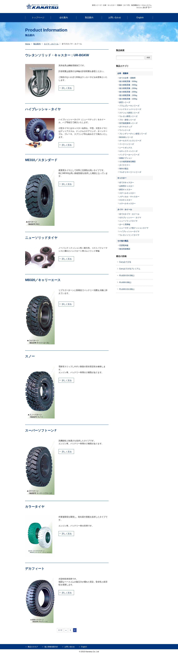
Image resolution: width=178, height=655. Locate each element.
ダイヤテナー (124, 165)
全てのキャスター (126, 182)
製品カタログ (33, 647)
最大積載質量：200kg (128, 92)
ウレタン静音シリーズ (128, 116)
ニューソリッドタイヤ (41, 237)
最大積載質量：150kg (128, 95)
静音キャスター (125, 189)
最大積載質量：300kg (128, 85)
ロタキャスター (125, 200)
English (84, 647)
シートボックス (125, 148)
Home (27, 44)
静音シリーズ (124, 102)
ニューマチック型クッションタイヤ (133, 228)
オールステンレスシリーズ (130, 141)
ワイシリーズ (124, 130)
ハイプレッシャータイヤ (129, 231)
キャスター (122, 178)
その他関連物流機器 (127, 161)
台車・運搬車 (122, 73)
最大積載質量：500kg (128, 81)
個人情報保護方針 (51, 647)
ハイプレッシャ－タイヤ (43, 109)
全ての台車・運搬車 (127, 78)
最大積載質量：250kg (128, 88)
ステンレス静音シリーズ (129, 113)
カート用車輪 (124, 224)
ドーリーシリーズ (126, 144)
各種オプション (125, 158)
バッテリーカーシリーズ (129, 155)
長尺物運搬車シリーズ (128, 123)
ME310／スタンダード (41, 160)
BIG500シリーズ (126, 137)
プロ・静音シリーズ (127, 120)
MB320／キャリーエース (43, 280)
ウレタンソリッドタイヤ (129, 235)
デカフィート (35, 568)
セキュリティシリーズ (128, 151)
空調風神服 (123, 245)
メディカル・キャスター (129, 197)
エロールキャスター (127, 203)
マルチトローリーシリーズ (130, 172)
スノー (30, 356)
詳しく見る (67, 88)
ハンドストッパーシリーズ (130, 109)
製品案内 (37, 44)
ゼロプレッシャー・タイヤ (130, 217)
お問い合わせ (70, 647)
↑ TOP (156, 584)
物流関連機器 (124, 249)
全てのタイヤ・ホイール (129, 214)
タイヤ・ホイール (51, 44)
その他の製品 (122, 241)
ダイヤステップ (125, 127)
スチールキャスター (127, 193)
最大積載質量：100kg (128, 99)
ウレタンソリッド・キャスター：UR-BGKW (57, 55)
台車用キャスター (126, 186)
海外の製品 (123, 169)
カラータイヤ (35, 506)
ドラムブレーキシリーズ (129, 106)
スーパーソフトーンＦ (41, 430)
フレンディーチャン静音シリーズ (133, 134)
